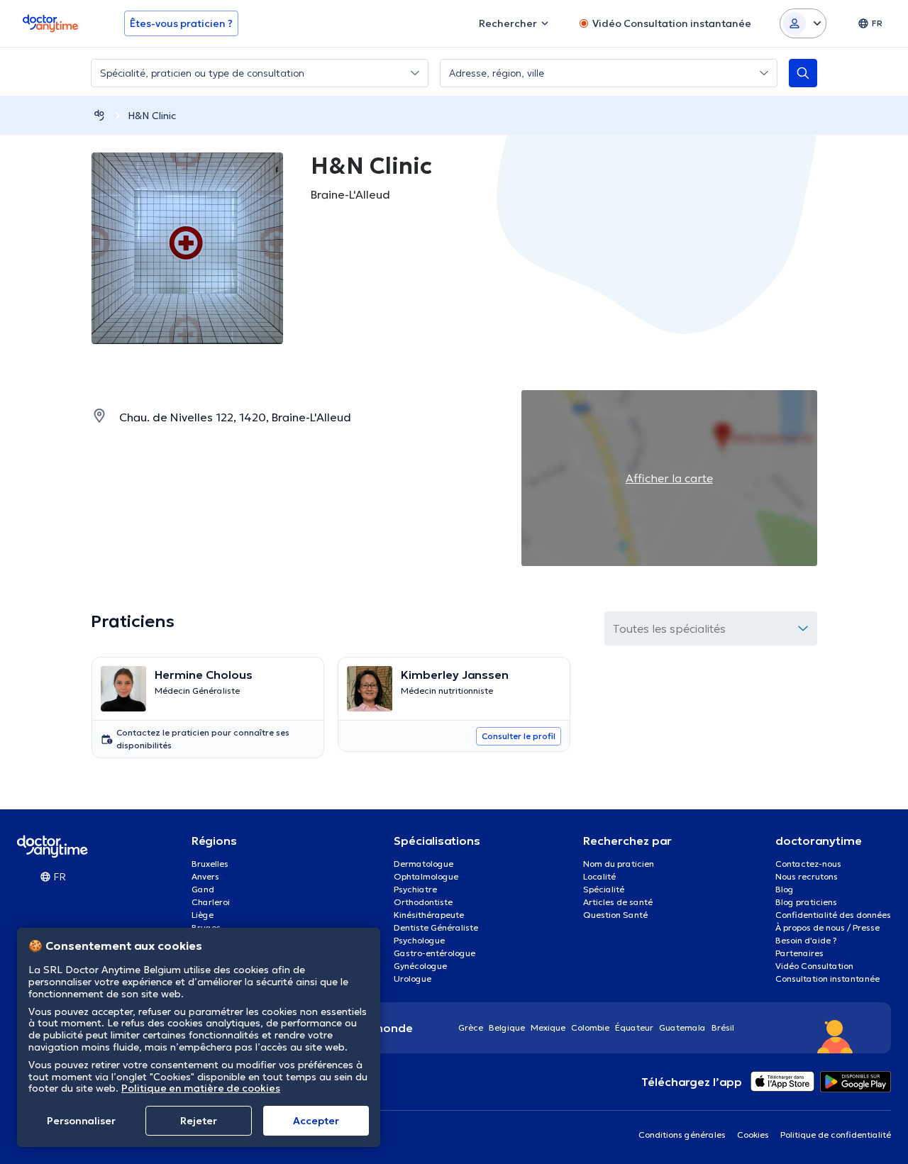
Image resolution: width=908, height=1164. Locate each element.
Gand (203, 889)
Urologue (412, 978)
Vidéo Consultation (814, 965)
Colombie (590, 1027)
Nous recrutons (806, 876)
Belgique (507, 1027)
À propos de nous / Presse (827, 927)
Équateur (634, 1027)
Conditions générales (682, 1134)
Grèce (470, 1027)
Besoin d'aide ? (806, 940)
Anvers (205, 876)
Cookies (753, 1134)
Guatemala (682, 1027)
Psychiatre (415, 889)
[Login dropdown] (803, 23)
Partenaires (799, 953)
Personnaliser (81, 1120)
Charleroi (211, 902)
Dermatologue (423, 863)
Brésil (723, 1027)
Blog (784, 889)
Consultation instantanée (827, 978)
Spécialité (603, 889)
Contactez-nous (808, 863)
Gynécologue (420, 965)
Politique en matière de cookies (200, 1088)
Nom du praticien (618, 863)
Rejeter (198, 1120)
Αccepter (316, 1120)
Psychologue (419, 940)
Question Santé (615, 914)
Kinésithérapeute (429, 914)
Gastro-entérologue (434, 953)
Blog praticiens (806, 902)
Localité (599, 876)
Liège (203, 914)
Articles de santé (618, 902)
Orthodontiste (423, 902)
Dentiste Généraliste (436, 927)
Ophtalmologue (426, 876)
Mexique (548, 1027)
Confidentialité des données (833, 914)
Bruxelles (210, 863)
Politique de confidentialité (835, 1134)
